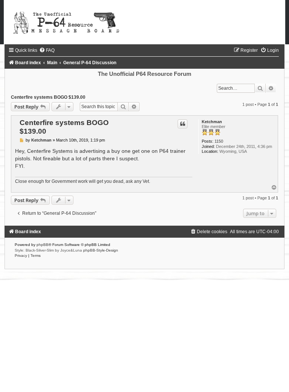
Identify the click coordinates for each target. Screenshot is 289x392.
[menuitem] (47, 50)
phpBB (43, 245)
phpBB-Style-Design (100, 250)
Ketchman (212, 121)
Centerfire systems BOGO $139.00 (48, 97)
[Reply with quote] (182, 123)
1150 (218, 141)
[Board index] (144, 22)
